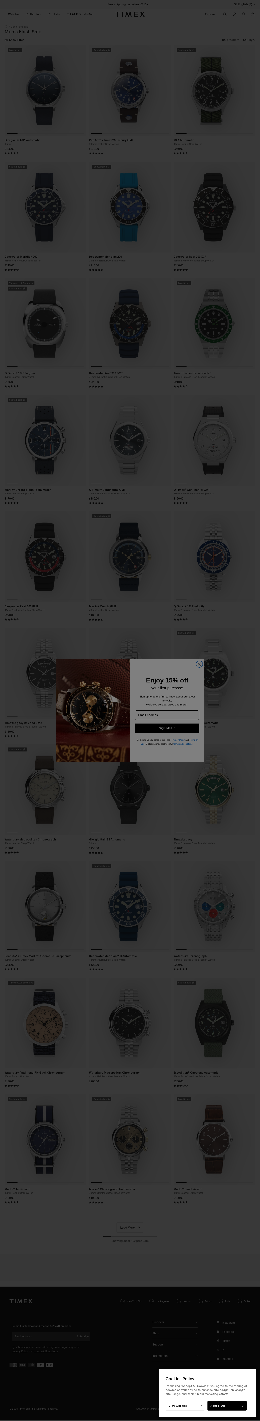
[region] (207, 1393)
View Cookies (178, 1405)
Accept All (218, 1405)
